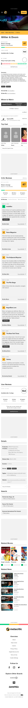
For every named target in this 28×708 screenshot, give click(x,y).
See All (25, 124)
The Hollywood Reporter (12, 257)
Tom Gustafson (11, 90)
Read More (6, 219)
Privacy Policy (14, 649)
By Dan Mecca (5, 299)
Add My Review (14, 66)
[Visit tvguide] (14, 683)
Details (3, 441)
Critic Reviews (6, 178)
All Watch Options (14, 108)
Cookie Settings (14, 658)
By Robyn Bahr (5, 274)
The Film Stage (9, 282)
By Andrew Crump (6, 249)
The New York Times (11, 333)
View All (25, 178)
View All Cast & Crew (7, 148)
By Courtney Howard (7, 376)
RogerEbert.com (9, 308)
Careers (14, 646)
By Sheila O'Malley (6, 325)
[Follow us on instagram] (14, 668)
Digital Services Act (14, 652)
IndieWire (7, 206)
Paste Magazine (9, 232)
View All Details (6, 486)
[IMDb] (21, 695)
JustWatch (24, 112)
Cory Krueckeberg (11, 93)
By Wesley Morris (6, 351)
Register (24, 12)
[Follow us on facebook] (9, 668)
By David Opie (5, 224)
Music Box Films (10, 32)
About (14, 639)
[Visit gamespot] (14, 678)
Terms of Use (14, 655)
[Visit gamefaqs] (14, 687)
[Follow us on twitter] (19, 668)
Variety (7, 359)
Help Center (14, 642)
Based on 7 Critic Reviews (7, 45)
